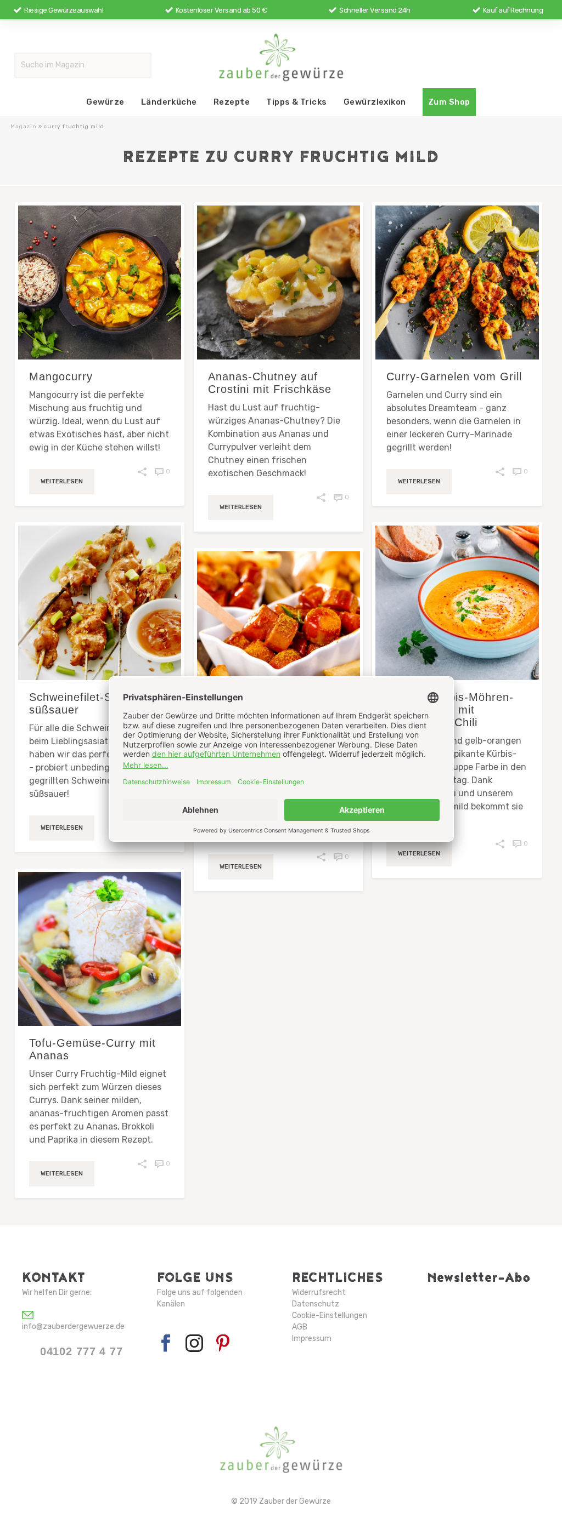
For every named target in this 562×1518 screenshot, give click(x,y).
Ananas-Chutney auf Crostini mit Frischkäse (269, 382)
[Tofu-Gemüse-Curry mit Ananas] (99, 949)
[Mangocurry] (99, 282)
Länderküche (169, 102)
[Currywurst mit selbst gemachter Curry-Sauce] (278, 628)
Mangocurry (61, 376)
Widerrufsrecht (319, 1292)
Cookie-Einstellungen (329, 1315)
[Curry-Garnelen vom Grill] (456, 282)
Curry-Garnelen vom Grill (454, 376)
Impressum (311, 1338)
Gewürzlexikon (375, 102)
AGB (299, 1327)
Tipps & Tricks (296, 102)
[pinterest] (223, 1344)
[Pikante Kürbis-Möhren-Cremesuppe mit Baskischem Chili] (456, 603)
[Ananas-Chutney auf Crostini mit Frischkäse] (278, 282)
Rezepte (231, 102)
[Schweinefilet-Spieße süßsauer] (99, 603)
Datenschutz (315, 1304)
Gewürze (105, 102)
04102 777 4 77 (81, 1351)
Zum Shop (449, 102)
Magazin (23, 126)
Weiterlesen (62, 481)
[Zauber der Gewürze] (281, 56)
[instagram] (194, 1344)
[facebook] (166, 1344)
